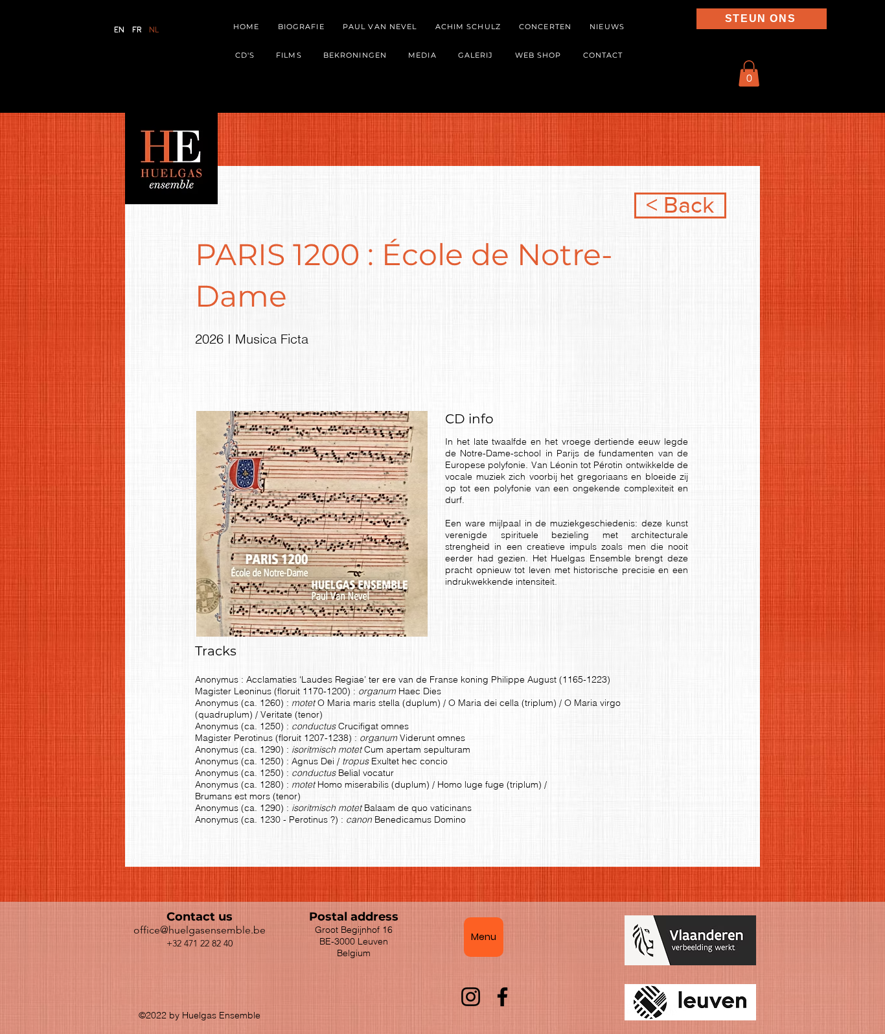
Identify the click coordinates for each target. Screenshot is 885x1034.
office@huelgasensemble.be (199, 930)
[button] (422, 55)
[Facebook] (502, 996)
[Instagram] (470, 996)
